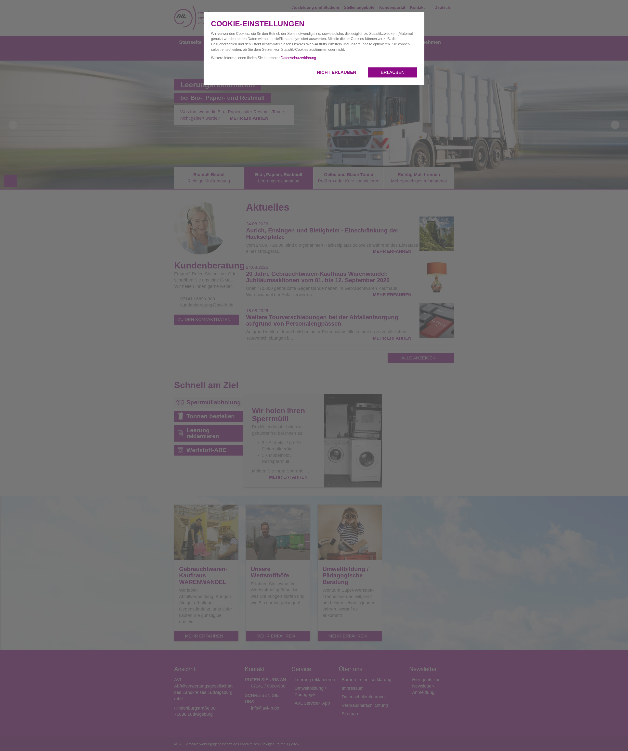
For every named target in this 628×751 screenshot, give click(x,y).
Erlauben (393, 72)
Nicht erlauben (337, 72)
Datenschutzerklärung (298, 58)
